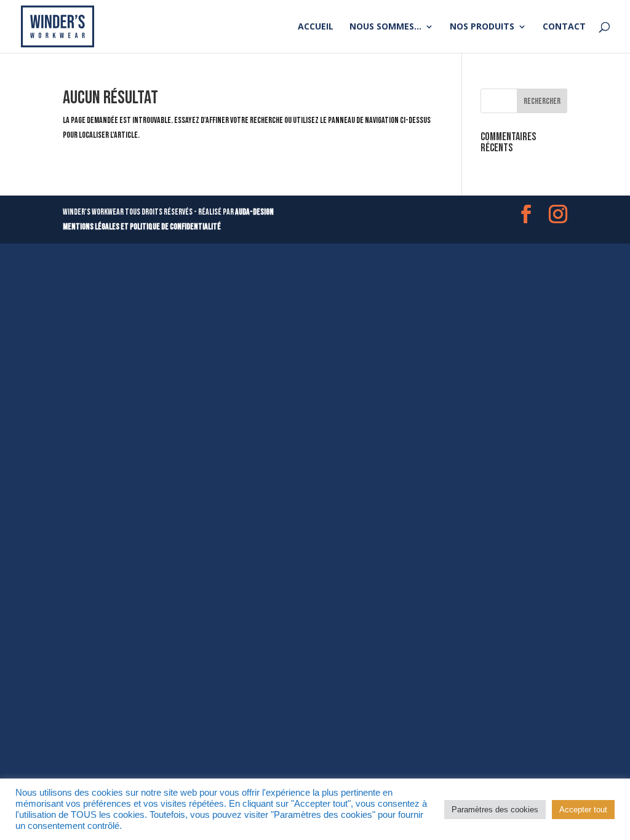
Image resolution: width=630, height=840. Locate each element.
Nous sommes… (385, 27)
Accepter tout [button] (583, 809)
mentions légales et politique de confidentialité (142, 226)
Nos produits (482, 27)
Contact (564, 27)
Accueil (315, 27)
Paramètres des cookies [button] (495, 809)
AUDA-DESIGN (254, 212)
